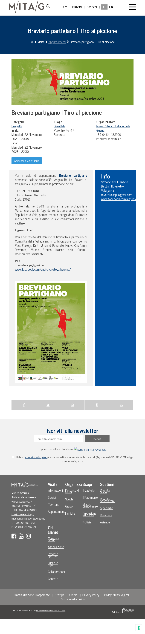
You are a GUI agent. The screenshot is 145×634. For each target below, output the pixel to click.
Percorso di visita (72, 491)
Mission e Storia (53, 539)
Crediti (73, 594)
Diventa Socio (105, 491)
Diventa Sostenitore (107, 500)
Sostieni (92, 6)
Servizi (52, 497)
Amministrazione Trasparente (32, 594)
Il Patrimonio (90, 497)
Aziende (105, 522)
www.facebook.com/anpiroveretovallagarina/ (43, 269)
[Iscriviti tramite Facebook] (90, 448)
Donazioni (106, 515)
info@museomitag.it (22, 514)
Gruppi (69, 506)
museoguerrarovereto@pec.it (28, 518)
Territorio (53, 504)
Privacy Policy (90, 594)
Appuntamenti (57, 41)
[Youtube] (22, 537)
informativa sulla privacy (36, 457)
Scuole (69, 499)
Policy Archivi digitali (116, 594)
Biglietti (77, 6)
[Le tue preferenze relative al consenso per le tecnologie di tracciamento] (138, 627)
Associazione (56, 547)
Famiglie (70, 513)
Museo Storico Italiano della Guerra (50, 610)
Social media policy (73, 599)
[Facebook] (14, 537)
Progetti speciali (53, 555)
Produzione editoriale (89, 514)
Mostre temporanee (90, 505)
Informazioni (55, 490)
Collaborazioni (56, 571)
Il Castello (89, 490)
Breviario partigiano (73, 175)
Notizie (87, 522)
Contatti (53, 579)
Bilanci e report (53, 563)
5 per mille (106, 508)
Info (65, 6)
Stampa (59, 594)
